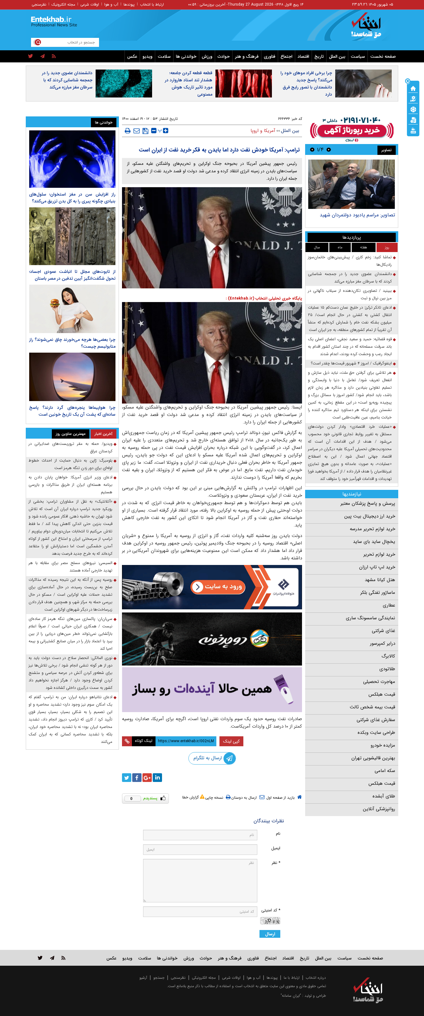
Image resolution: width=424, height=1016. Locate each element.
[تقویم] (413, 119)
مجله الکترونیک (63, 4)
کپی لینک (231, 741)
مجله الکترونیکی (204, 978)
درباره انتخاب (316, 978)
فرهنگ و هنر (247, 56)
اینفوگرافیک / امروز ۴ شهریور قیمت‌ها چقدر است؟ (351, 363)
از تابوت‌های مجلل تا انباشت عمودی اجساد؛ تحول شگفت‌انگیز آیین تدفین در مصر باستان (72, 275)
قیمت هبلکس (381, 694)
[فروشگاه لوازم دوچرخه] (212, 639)
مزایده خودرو (383, 745)
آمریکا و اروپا (262, 130)
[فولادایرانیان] (212, 587)
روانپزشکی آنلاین (379, 809)
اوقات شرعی (89, 4)
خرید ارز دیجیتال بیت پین (369, 516)
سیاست (358, 56)
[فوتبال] (413, 109)
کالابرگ (388, 656)
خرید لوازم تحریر (379, 554)
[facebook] (137, 777)
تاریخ (319, 56)
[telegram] (42, 56)
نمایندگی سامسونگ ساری (370, 618)
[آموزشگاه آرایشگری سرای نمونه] (212, 689)
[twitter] (30, 56)
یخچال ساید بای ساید (374, 541)
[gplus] (147, 777)
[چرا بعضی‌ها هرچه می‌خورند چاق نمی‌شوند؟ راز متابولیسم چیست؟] (72, 309)
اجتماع (286, 56)
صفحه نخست (383, 56)
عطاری (389, 605)
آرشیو (143, 978)
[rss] (54, 56)
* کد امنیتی (270, 910)
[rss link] (63, 958)
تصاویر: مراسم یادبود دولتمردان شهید (357, 215)
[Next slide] (312, 149)
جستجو (159, 978)
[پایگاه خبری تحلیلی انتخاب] (371, 28)
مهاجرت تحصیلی (379, 681)
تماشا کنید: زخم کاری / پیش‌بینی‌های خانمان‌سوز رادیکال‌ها (350, 261)
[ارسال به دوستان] (136, 131)
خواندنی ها (186, 56)
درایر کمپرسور (382, 643)
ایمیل (275, 848)
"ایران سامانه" (291, 996)
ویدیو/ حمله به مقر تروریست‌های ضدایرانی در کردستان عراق (70, 447)
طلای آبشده (383, 796)
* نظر (276, 863)
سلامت (164, 56)
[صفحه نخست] (413, 88)
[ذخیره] (145, 131)
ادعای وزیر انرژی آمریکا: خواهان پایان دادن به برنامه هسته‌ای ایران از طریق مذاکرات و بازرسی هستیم (70, 484)
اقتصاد (303, 56)
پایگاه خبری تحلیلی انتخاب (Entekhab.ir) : (264, 298)
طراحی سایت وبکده (376, 732)
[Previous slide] (329, 149)
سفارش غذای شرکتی (376, 720)
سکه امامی (385, 770)
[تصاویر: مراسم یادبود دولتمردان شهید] (351, 184)
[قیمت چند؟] (413, 98)
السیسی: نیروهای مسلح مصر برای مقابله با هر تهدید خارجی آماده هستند (70, 567)
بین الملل (337, 56)
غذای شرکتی (383, 630)
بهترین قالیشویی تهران (373, 758)
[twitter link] (40, 958)
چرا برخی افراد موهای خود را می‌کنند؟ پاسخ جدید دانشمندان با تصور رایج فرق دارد (306, 84)
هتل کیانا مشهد (380, 580)
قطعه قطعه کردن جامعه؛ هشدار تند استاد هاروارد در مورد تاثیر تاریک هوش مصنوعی (188, 84)
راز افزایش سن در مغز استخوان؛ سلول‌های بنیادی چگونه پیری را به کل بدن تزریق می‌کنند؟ (72, 198)
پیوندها (129, 4)
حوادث (224, 56)
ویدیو (147, 56)
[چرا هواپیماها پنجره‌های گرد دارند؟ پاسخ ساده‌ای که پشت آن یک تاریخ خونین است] (72, 377)
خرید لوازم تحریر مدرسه (372, 529)
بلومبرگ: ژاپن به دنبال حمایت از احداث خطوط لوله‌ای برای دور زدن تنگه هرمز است (70, 464)
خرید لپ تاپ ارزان (377, 567)
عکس (132, 56)
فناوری (269, 56)
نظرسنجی (39, 4)
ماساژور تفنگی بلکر (377, 592)
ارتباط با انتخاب (152, 4)
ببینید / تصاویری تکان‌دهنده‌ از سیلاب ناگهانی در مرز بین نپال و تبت (350, 294)
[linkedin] (157, 777)
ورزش (207, 56)
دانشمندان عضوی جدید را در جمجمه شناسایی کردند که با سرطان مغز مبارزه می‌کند (67, 80)
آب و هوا (111, 4)
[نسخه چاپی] (128, 131)
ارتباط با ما (292, 978)
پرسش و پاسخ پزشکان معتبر (368, 503)
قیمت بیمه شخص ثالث (372, 707)
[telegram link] (52, 958)
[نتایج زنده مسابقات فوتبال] (413, 130)
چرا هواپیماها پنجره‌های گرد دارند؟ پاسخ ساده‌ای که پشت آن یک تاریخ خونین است (72, 411)
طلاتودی (387, 669)
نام (278, 833)
